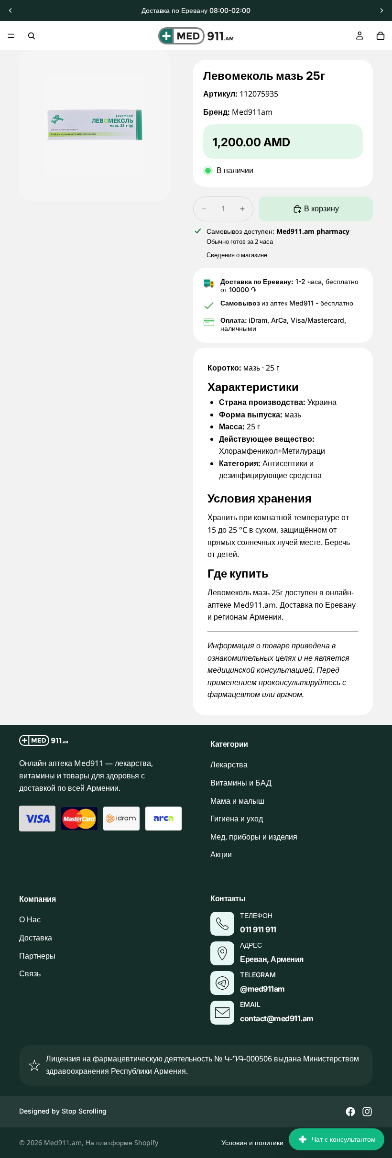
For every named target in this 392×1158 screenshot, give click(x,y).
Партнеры (37, 955)
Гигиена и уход (236, 819)
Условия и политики (252, 1142)
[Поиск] (31, 35)
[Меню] (11, 36)
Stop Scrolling (84, 1111)
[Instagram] (367, 1111)
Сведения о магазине (237, 255)
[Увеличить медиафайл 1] (94, 125)
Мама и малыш (237, 801)
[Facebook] (350, 1111)
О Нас (30, 920)
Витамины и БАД (241, 782)
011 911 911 (258, 929)
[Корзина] (380, 35)
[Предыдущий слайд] (10, 10)
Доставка (35, 937)
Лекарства (229, 765)
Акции (221, 855)
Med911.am (63, 1142)
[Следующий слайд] (381, 10)
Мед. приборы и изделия (253, 836)
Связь (30, 974)
